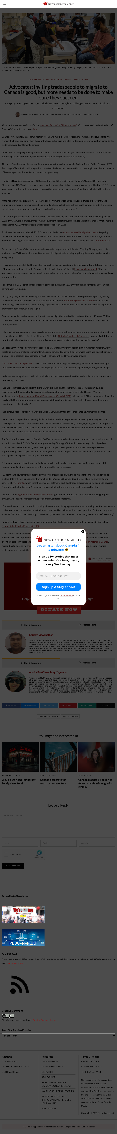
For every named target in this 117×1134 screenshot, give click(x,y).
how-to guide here (15, 963)
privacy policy (66, 595)
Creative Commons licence (45, 1020)
